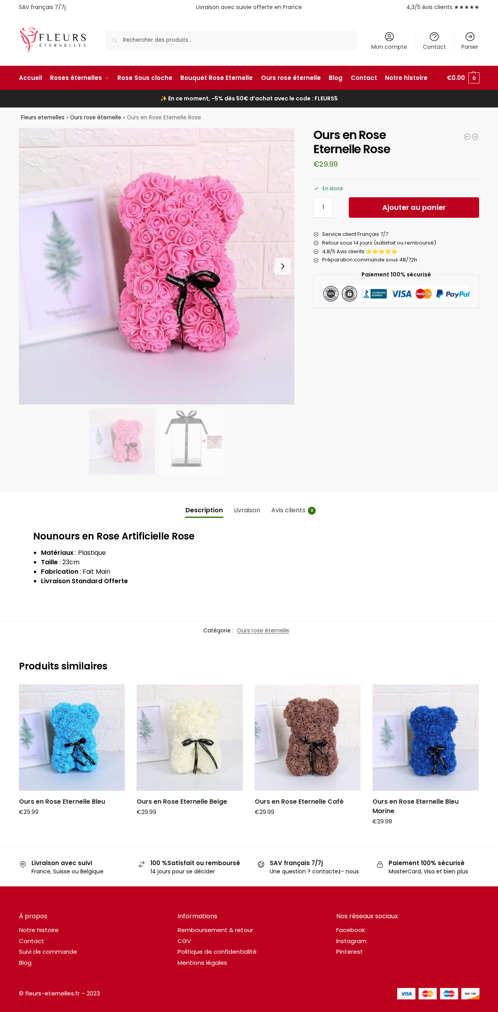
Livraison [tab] (247, 510)
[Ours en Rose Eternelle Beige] (190, 737)
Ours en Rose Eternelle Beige (182, 801)
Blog (25, 962)
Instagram (351, 941)
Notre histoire (39, 930)
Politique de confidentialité (217, 951)
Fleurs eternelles (43, 117)
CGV (184, 941)
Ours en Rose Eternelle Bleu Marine (415, 806)
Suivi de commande (48, 951)
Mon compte (389, 47)
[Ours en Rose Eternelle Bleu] (72, 737)
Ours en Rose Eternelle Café (299, 801)
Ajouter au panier (414, 207)
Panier (469, 47)
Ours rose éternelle (95, 117)
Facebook (350, 930)
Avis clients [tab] (292, 510)
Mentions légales (202, 962)
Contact (434, 47)
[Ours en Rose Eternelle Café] (308, 737)
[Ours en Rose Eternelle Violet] (475, 137)
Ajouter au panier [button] (71, 829)
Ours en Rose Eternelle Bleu (62, 801)
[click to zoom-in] (157, 266)
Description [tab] (204, 510)
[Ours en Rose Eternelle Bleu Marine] (425, 737)
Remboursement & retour (215, 930)
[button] (463, 78)
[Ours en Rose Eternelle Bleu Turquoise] (467, 137)
